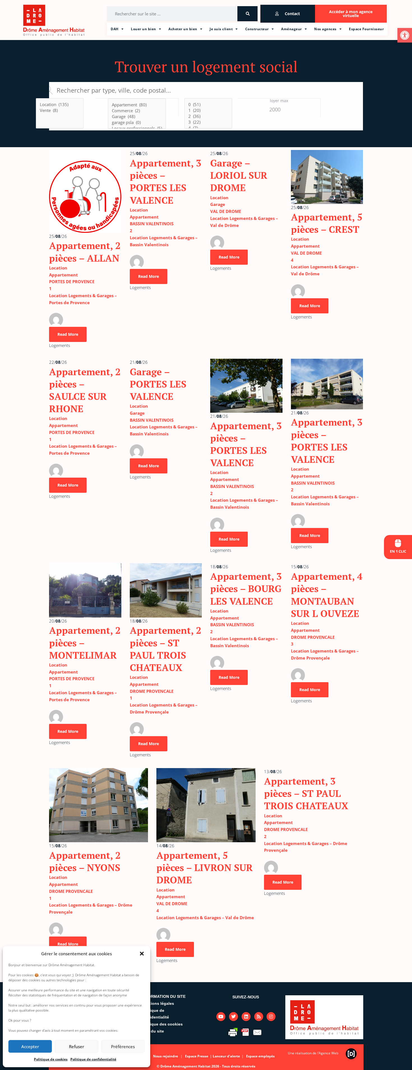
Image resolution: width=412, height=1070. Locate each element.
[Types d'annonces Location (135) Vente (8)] (60, 114)
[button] (142, 953)
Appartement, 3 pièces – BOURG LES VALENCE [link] (246, 588)
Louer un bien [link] (143, 29)
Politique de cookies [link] (51, 1059)
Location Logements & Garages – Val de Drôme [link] (205, 917)
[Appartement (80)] (137, 105)
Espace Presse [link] (197, 1056)
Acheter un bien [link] (182, 29)
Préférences (123, 1046)
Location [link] (58, 268)
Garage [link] (217, 204)
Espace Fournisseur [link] (366, 29)
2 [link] (131, 230)
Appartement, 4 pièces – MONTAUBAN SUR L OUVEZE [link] (326, 595)
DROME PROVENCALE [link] (151, 691)
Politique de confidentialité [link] (93, 1059)
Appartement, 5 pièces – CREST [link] (326, 223)
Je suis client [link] (221, 29)
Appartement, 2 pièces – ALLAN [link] (85, 251)
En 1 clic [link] (398, 551)
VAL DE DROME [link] (225, 211)
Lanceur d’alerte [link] (227, 1056)
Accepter (30, 1046)
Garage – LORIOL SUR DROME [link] (238, 175)
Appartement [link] (63, 275)
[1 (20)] (208, 110)
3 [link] (292, 644)
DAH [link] (115, 29)
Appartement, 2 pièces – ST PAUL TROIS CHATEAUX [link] (165, 649)
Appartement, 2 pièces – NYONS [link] (85, 861)
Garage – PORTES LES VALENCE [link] (158, 384)
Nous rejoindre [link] (165, 1056)
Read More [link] (67, 334)
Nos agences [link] (325, 29)
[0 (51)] (208, 104)
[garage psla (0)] (137, 122)
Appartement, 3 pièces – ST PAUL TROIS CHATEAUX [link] (306, 793)
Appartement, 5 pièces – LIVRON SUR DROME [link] (204, 867)
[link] (404, 35)
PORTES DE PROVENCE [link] (71, 281)
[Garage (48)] (137, 116)
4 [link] (292, 260)
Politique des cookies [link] (162, 1024)
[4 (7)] (208, 128)
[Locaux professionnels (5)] (137, 128)
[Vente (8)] (59, 110)
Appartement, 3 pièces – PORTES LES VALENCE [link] (165, 182)
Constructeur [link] (257, 29)
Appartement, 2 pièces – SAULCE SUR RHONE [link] (85, 390)
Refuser (76, 1046)
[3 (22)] (208, 122)
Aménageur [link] (291, 29)
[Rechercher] (247, 13)
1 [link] (50, 288)
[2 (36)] (208, 116)
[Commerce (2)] (137, 111)
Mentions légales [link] (157, 1003)
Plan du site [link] (152, 1031)
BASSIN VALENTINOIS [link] (151, 223)
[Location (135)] (59, 104)
